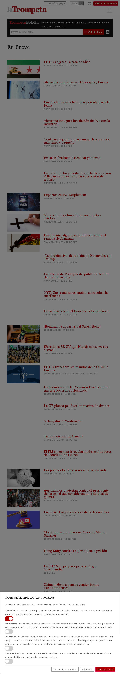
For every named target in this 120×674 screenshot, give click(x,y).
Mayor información (65, 669)
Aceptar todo (105, 669)
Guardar (87, 669)
